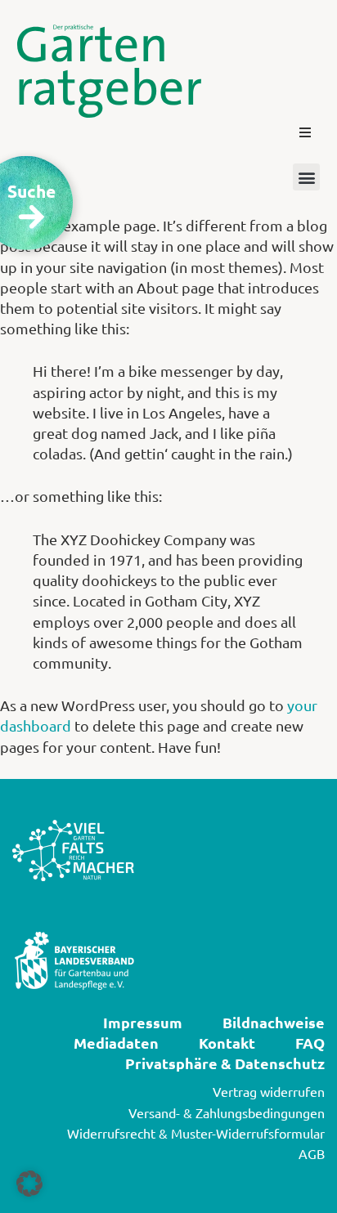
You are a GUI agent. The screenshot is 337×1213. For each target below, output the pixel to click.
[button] (305, 132)
